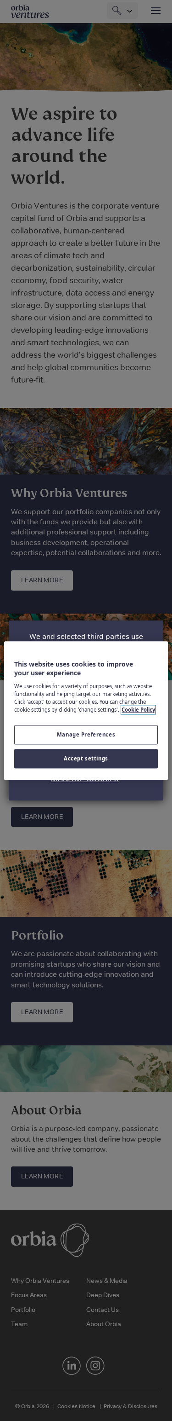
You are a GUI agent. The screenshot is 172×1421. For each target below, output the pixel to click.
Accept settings (86, 758)
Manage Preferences (86, 734)
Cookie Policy (138, 709)
